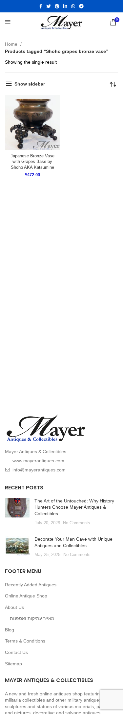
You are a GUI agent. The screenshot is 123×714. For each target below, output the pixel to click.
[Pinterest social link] (57, 6)
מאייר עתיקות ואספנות (32, 618)
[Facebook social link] (40, 6)
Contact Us (16, 652)
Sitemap (13, 663)
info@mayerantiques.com (39, 469)
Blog (9, 629)
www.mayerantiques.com (38, 460)
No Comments (76, 523)
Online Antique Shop (26, 595)
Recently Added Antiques (30, 584)
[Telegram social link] (81, 6)
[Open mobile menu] (8, 22)
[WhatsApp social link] (73, 6)
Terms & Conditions (25, 640)
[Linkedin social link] (65, 6)
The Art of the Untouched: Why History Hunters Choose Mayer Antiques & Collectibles (74, 507)
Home (12, 44)
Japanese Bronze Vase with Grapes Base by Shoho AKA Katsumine (32, 162)
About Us (14, 607)
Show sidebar (29, 84)
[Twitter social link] (48, 6)
